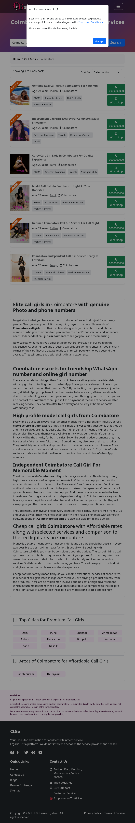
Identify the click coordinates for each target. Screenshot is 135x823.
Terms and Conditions (91, 22)
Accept (99, 41)
